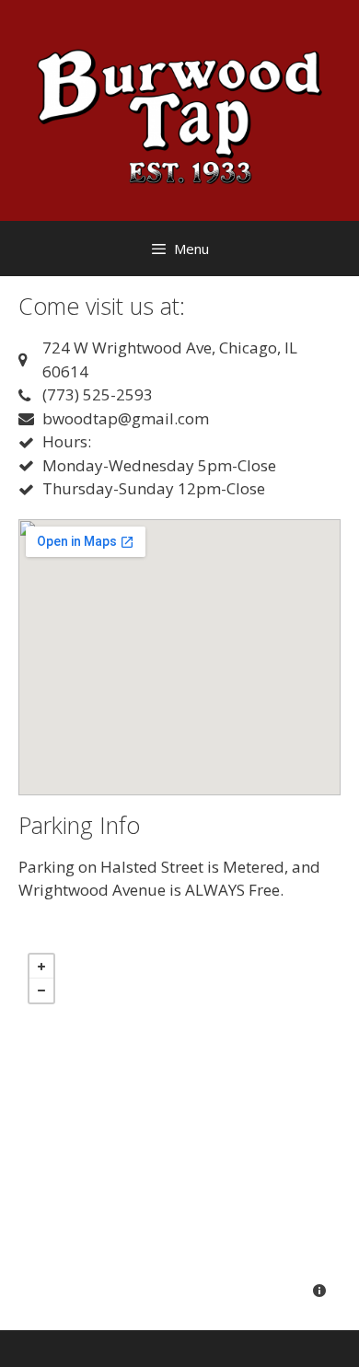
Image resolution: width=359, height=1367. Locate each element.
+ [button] (41, 967)
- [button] (41, 990)
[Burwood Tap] (179, 109)
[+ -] (179, 1128)
